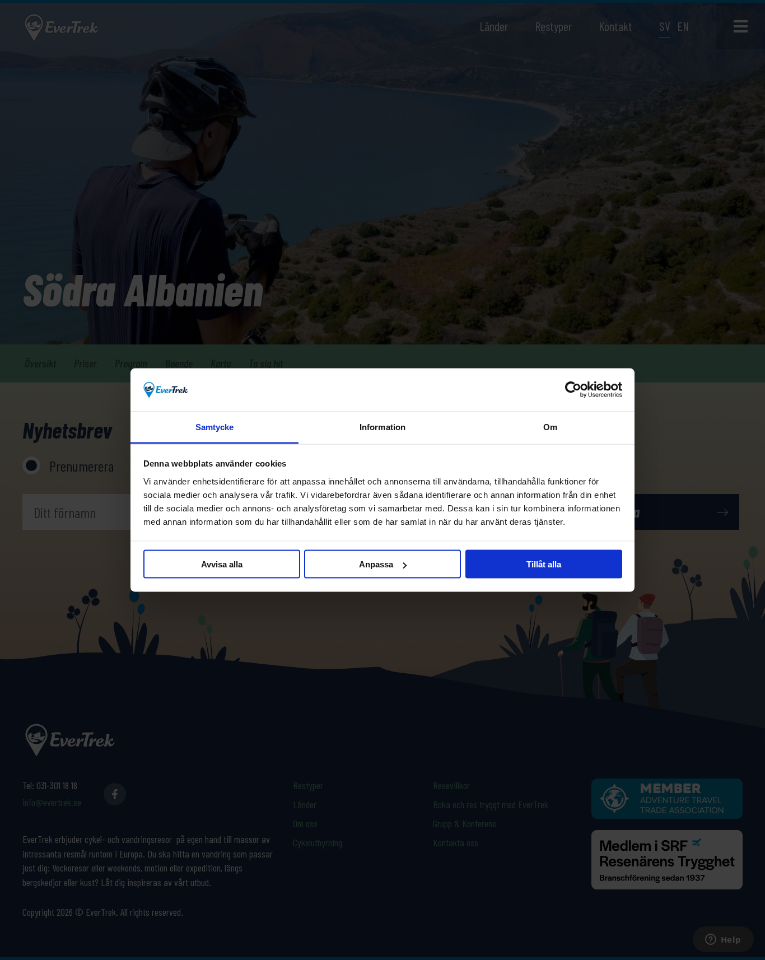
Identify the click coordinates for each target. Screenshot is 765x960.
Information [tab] (382, 426)
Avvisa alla (221, 564)
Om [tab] (550, 426)
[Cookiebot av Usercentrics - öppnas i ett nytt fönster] (573, 389)
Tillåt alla (543, 564)
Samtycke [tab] (214, 426)
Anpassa (376, 564)
